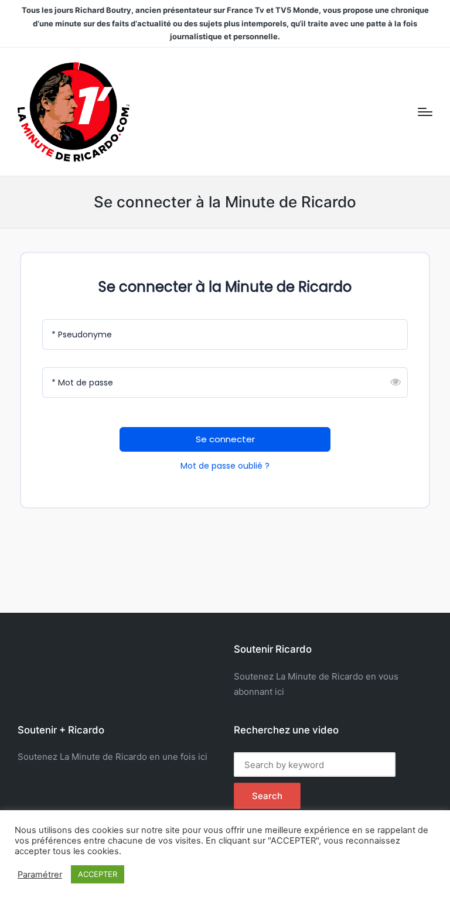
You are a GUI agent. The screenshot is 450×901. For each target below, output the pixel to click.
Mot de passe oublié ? (225, 466)
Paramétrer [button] (40, 874)
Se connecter (225, 439)
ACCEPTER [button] (97, 874)
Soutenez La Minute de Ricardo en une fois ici (112, 756)
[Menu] (425, 112)
